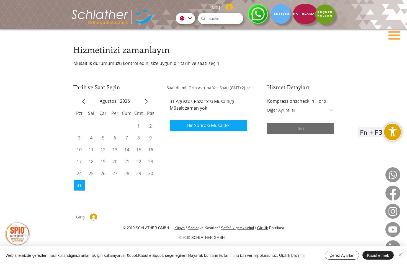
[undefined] (392, 132)
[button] (394, 35)
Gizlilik (262, 228)
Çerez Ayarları (341, 255)
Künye (179, 228)
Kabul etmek (378, 255)
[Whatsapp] (392, 174)
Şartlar (193, 228)
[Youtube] (392, 229)
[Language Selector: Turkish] (185, 18)
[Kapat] (400, 255)
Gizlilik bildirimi (292, 255)
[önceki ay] (83, 101)
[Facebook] (392, 193)
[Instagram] (392, 211)
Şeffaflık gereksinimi (237, 228)
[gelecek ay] (146, 101)
